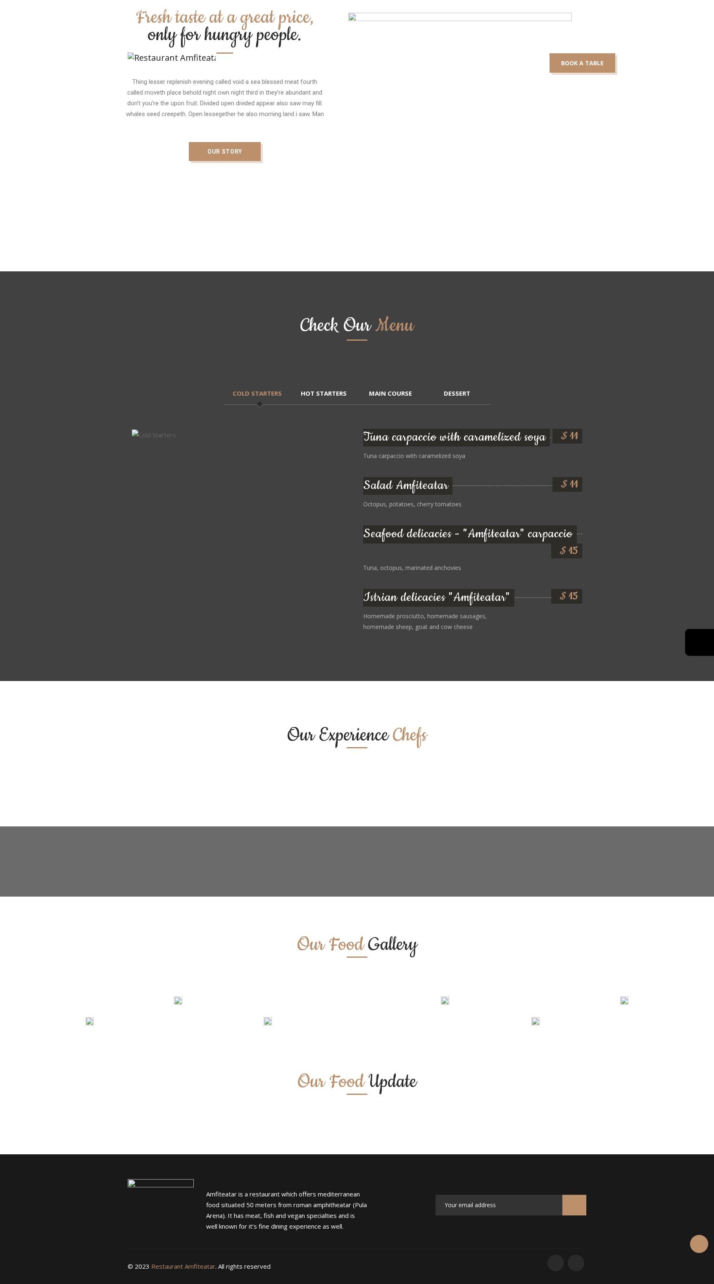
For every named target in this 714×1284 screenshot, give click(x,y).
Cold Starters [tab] (257, 393)
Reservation (396, 58)
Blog (452, 58)
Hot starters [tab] (324, 393)
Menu (339, 58)
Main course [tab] (390, 393)
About (292, 58)
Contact (502, 58)
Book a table (582, 63)
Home (245, 58)
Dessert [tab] (457, 393)
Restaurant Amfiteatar (183, 1266)
